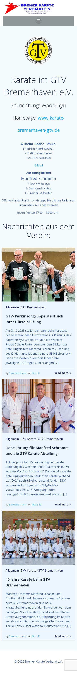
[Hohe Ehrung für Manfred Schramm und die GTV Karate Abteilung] (38, 406)
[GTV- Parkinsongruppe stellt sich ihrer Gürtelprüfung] (38, 274)
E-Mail (38, 165)
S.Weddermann (18, 373)
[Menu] (38, 21)
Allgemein (12, 307)
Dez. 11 (36, 636)
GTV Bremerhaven (33, 307)
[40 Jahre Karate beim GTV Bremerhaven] (38, 537)
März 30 (36, 504)
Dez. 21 (36, 373)
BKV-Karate (28, 439)
